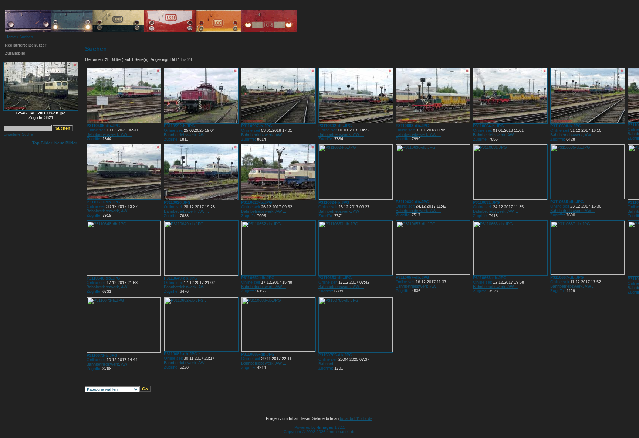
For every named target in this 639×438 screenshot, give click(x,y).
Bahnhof (325, 364)
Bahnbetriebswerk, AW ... (109, 134)
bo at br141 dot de (356, 418)
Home (10, 37)
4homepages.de (341, 432)
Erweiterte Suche (18, 134)
